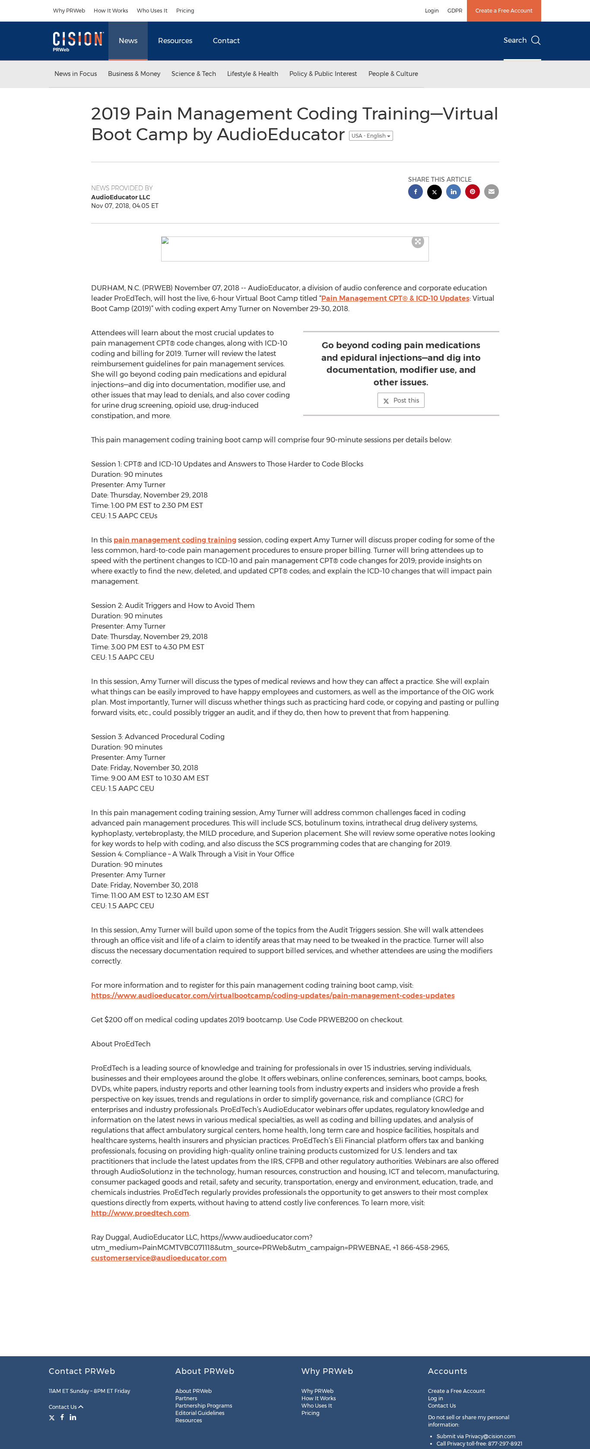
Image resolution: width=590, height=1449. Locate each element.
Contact (226, 41)
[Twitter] (53, 1417)
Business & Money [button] (134, 74)
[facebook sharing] (415, 192)
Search (515, 40)
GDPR (455, 10)
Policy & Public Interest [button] (323, 74)
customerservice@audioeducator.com (159, 1258)
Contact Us (63, 1407)
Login (432, 10)
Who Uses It (152, 10)
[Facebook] (62, 1417)
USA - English (369, 135)
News (128, 41)
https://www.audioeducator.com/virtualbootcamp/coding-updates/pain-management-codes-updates (273, 996)
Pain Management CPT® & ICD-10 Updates (395, 298)
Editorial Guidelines (200, 1413)
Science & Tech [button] (193, 74)
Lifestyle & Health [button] (252, 74)
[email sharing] (491, 192)
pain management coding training (175, 540)
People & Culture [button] (393, 74)
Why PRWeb (69, 10)
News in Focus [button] (75, 74)
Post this (406, 400)
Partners (186, 1398)
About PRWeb (193, 1391)
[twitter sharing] (434, 193)
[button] (295, 240)
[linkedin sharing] (453, 192)
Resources (175, 41)
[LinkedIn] (73, 1417)
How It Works (111, 10)
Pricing (185, 10)
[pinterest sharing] (472, 192)
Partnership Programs (203, 1405)
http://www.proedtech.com (140, 1213)
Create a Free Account (504, 10)
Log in (435, 1398)
